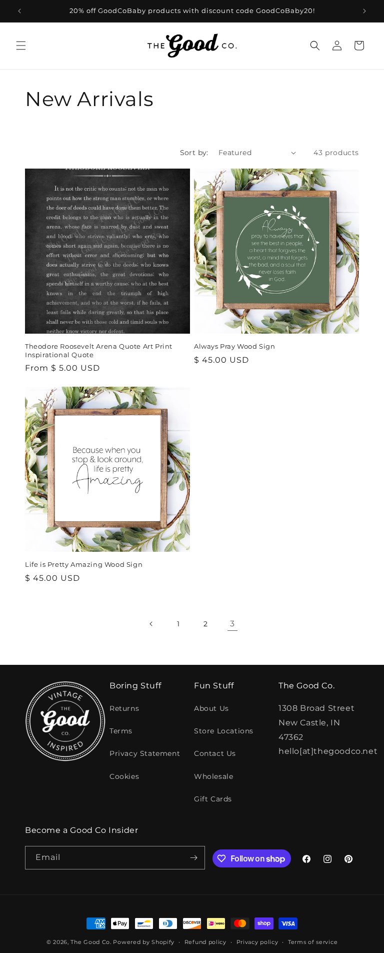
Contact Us (215, 753)
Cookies (124, 776)
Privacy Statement (145, 753)
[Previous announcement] (19, 11)
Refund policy (205, 941)
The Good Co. (90, 941)
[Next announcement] (365, 11)
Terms (121, 730)
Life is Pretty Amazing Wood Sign (83, 564)
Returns (124, 708)
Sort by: (194, 152)
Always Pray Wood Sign (235, 346)
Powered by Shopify (143, 941)
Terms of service (313, 941)
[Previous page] (151, 624)
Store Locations (224, 730)
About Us (211, 708)
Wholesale (213, 776)
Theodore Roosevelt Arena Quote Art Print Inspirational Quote (98, 350)
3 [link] (232, 623)
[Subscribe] (193, 857)
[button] (21, 46)
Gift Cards (213, 798)
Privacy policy (257, 941)
